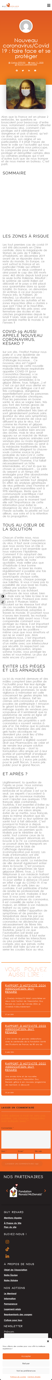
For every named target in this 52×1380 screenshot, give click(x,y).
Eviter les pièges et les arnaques (24, 217)
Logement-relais (12, 1309)
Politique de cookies (18, 1377)
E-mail (21, 1151)
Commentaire (7, 1128)
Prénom (9, 1332)
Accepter (26, 1356)
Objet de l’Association (15, 1269)
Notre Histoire (11, 1280)
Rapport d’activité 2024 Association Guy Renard (25, 989)
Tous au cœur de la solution (21, 206)
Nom (3, 1151)
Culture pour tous (13, 1320)
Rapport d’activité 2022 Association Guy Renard (25, 1067)
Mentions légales (34, 1377)
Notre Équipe (11, 1275)
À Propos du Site (12, 1223)
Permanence (10, 1304)
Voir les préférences (26, 1371)
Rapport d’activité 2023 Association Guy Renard (25, 1029)
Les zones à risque (15, 181)
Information (10, 1298)
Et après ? (9, 227)
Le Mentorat (10, 1293)
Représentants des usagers (18, 1314)
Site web (38, 1151)
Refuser (26, 1364)
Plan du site (10, 1227)
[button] (48, 1341)
